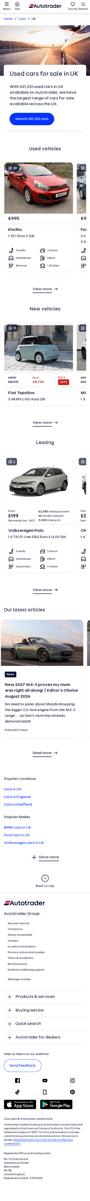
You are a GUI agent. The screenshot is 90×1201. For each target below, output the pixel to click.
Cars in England (17, 797)
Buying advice (29, 1010)
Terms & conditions (20, 958)
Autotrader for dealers (37, 1037)
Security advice (18, 923)
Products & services (35, 996)
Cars (22, 19)
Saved (72, 9)
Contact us (15, 929)
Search (83, 9)
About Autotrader (20, 935)
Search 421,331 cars (31, 119)
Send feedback (23, 1066)
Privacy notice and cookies (26, 952)
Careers (13, 941)
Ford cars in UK (17, 835)
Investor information (22, 946)
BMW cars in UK (17, 828)
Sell (17, 9)
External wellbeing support (26, 969)
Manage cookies (19, 979)
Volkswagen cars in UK (24, 843)
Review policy (17, 964)
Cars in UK (13, 789)
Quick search (28, 1024)
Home (8, 19)
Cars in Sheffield (18, 805)
